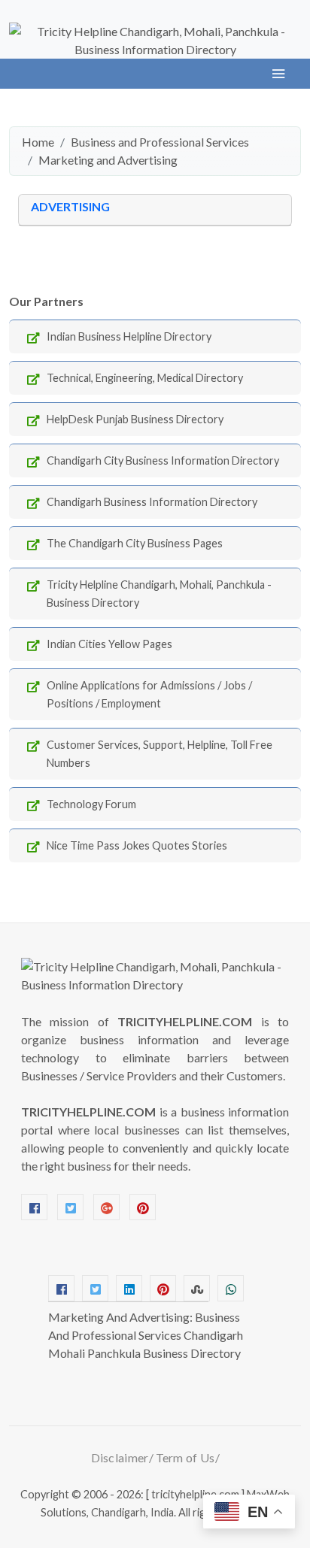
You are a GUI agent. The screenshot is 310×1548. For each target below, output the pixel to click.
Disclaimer (120, 1457)
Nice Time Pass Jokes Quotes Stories (137, 845)
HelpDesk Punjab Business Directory (135, 419)
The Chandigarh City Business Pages (135, 543)
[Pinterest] (142, 1207)
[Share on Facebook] (61, 1288)
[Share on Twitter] (95, 1288)
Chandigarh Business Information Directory (152, 501)
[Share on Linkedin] (129, 1288)
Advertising (70, 206)
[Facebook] (34, 1207)
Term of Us (185, 1457)
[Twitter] (70, 1207)
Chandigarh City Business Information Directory (163, 460)
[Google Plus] (106, 1207)
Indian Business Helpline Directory (129, 336)
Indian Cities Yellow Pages (109, 644)
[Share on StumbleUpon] (197, 1288)
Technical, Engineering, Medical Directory (145, 377)
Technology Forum (91, 804)
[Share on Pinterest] (163, 1288)
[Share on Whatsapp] (230, 1288)
